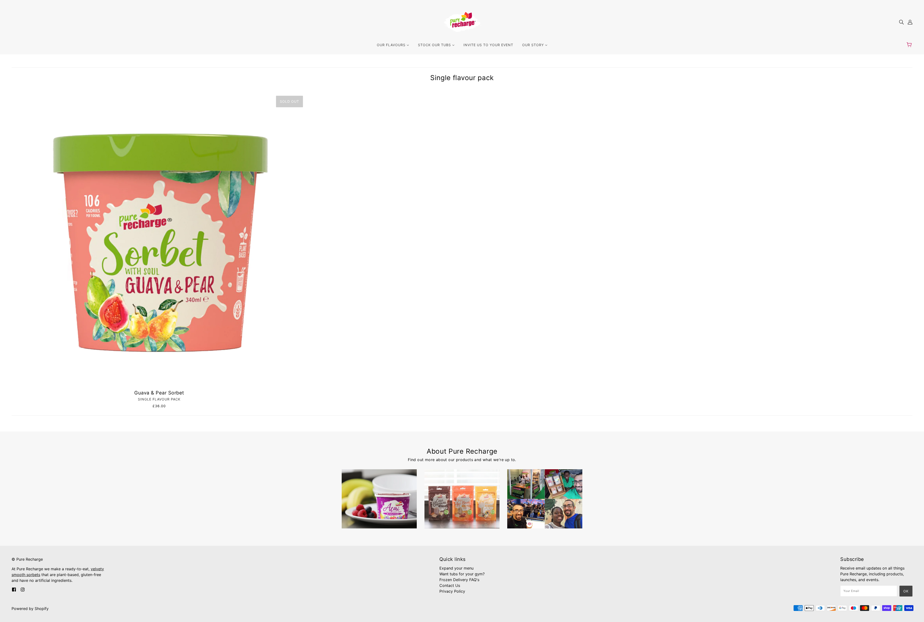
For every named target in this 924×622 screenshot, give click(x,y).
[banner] (462, 21)
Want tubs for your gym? (462, 573)
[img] (901, 21)
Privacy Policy (452, 591)
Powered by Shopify (30, 608)
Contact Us (449, 585)
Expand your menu (456, 568)
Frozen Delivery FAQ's (459, 579)
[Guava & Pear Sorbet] (159, 239)
